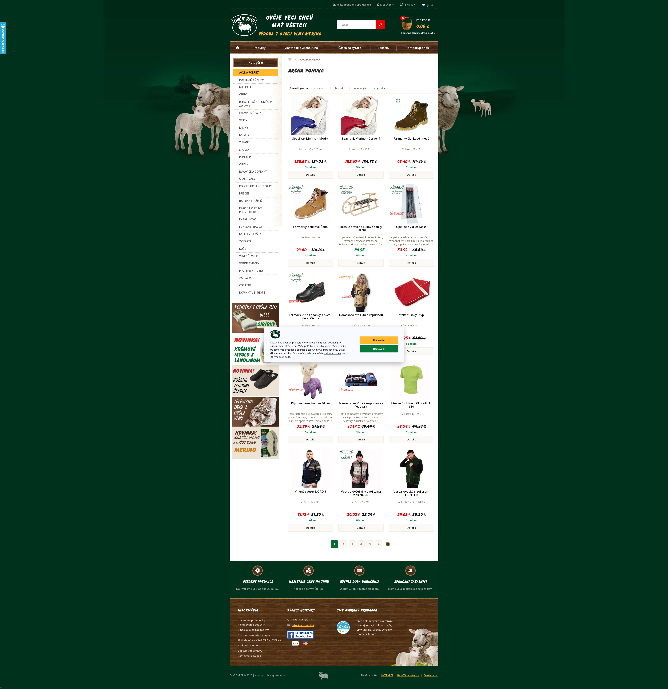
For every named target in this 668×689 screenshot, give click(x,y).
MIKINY (243, 127)
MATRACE (245, 87)
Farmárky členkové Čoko (310, 227)
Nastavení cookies (249, 656)
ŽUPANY (244, 142)
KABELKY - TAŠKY (250, 234)
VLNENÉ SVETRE (249, 256)
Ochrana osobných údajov (254, 635)
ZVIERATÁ (245, 241)
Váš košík (418, 23)
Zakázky (383, 48)
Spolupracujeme (247, 645)
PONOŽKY (245, 157)
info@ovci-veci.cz (303, 625)
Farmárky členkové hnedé (411, 138)
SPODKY (244, 150)
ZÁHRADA (245, 278)
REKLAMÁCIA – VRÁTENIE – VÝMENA (259, 640)
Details (310, 174)
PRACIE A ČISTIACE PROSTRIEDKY (250, 210)
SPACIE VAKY (247, 179)
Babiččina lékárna (408, 675)
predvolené (320, 88)
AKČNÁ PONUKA (249, 72)
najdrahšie (380, 88)
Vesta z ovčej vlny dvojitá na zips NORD (361, 493)
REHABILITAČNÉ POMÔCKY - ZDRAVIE (257, 104)
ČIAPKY (243, 164)
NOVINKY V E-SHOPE (252, 292)
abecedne (340, 88)
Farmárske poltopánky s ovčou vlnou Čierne (310, 316)
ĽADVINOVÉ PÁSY (250, 113)
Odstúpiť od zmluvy (249, 650)
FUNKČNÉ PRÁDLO (250, 227)
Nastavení (378, 348)
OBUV (243, 94)
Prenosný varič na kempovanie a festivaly (361, 404)
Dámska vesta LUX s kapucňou (361, 315)
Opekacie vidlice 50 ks (411, 227)
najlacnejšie (360, 88)
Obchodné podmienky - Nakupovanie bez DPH (252, 622)
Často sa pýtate (349, 48)
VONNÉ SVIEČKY (249, 263)
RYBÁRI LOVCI (248, 219)
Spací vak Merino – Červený (361, 138)
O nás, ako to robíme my (253, 629)
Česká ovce (431, 675)
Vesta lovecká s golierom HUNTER (411, 493)
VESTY (243, 120)
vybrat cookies (332, 353)
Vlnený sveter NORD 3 (310, 491)
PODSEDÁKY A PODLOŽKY (255, 186)
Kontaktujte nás (417, 48)
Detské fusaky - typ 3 (411, 315)
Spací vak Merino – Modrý (310, 138)
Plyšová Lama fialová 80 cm (310, 403)
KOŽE (242, 249)
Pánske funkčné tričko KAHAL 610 (411, 404)
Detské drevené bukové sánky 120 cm (361, 228)
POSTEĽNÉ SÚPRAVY (252, 80)
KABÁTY (244, 135)
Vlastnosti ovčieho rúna (301, 48)
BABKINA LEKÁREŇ (250, 201)
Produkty (259, 48)
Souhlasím (379, 340)
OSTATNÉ (245, 285)
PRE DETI (244, 193)
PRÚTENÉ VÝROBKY (251, 271)
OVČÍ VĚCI (387, 675)
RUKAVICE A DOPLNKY (253, 171)
